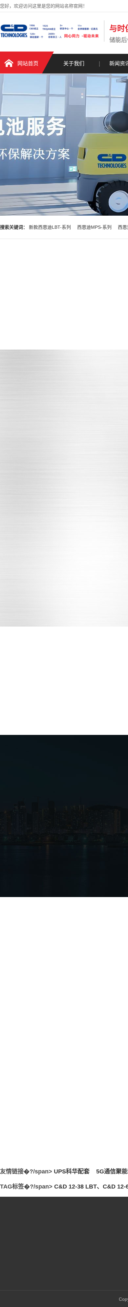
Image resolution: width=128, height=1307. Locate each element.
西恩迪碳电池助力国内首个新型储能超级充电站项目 (72, 1087)
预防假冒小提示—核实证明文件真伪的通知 (63, 1114)
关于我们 (73, 63)
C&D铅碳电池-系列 (75, 1272)
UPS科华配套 (72, 1171)
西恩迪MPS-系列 (95, 227)
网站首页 (27, 63)
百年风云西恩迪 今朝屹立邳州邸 (52, 1101)
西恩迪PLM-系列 (73, 1262)
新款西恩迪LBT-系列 (50, 227)
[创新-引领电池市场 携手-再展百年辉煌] (56, 1068)
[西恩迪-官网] (50, 40)
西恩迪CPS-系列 (73, 1282)
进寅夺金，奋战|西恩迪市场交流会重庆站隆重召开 (70, 1128)
